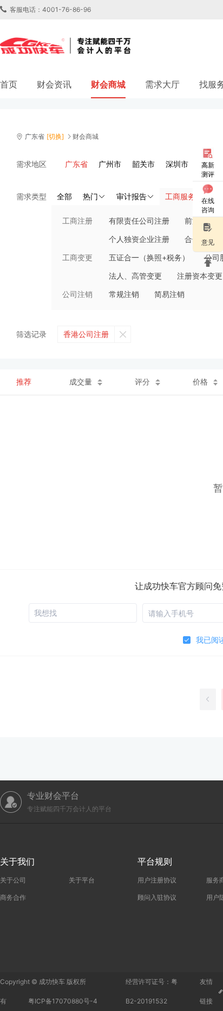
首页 (8, 84)
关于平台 (82, 880)
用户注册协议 (156, 880)
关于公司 (13, 880)
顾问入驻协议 (156, 897)
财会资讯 (54, 84)
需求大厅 (162, 84)
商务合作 (13, 897)
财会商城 (108, 84)
